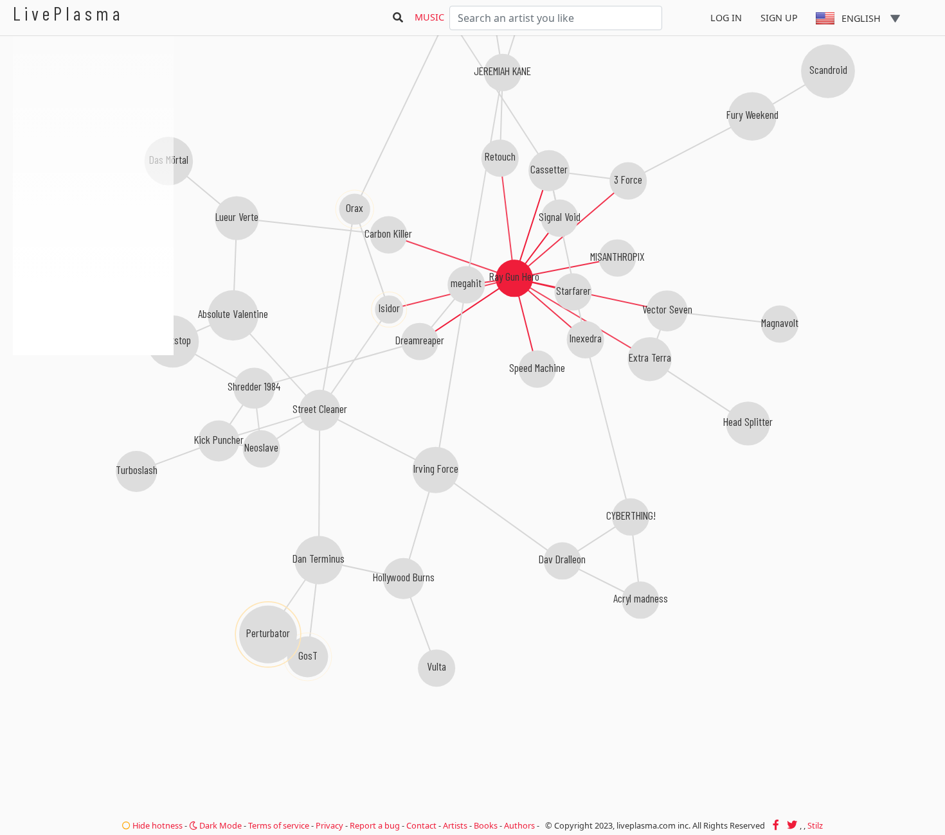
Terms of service (278, 825)
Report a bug (375, 825)
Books (486, 825)
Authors (519, 825)
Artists (455, 825)
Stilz (815, 825)
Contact (421, 825)
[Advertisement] (93, 424)
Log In (726, 18)
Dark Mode (219, 825)
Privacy (329, 825)
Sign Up (779, 18)
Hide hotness (156, 825)
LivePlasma (68, 13)
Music (429, 17)
